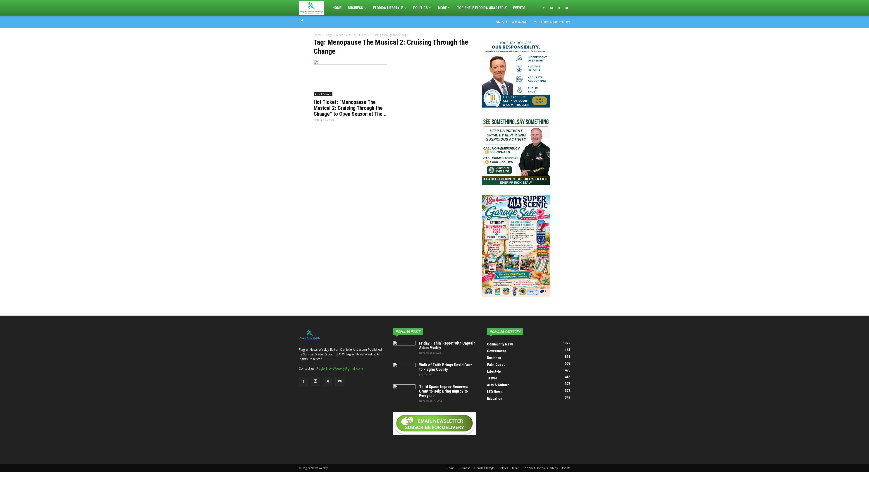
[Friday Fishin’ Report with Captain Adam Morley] (404, 349)
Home (336, 8)
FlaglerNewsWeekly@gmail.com (339, 368)
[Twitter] (559, 8)
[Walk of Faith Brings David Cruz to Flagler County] (404, 371)
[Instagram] (551, 8)
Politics (420, 8)
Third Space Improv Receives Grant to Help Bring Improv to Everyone (443, 391)
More (442, 8)
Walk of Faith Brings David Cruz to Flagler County (445, 367)
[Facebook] (543, 8)
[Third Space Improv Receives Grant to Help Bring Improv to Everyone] (404, 392)
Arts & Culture (323, 94)
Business (355, 8)
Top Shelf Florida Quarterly (482, 8)
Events (519, 8)
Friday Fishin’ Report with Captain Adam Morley (447, 345)
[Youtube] (566, 8)
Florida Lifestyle (388, 8)
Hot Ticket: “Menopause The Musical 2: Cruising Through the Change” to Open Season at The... (350, 108)
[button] (302, 20)
